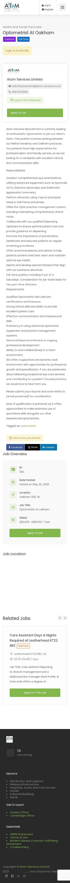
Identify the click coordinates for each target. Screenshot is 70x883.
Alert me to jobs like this (27, 438)
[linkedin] (6, 876)
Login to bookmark (17, 50)
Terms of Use (19, 837)
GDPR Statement (21, 834)
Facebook (16, 447)
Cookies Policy (19, 847)
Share (34, 447)
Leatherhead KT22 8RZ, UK (30, 654)
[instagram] (24, 876)
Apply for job (18, 113)
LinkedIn (50, 447)
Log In (47, 5)
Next (65, 618)
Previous (60, 618)
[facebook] (12, 876)
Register (48, 9)
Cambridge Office (22, 815)
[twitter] (18, 876)
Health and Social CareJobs (22, 27)
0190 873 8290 (19, 92)
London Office (19, 812)
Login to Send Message (27, 100)
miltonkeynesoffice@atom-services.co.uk (35, 86)
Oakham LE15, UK (29, 497)
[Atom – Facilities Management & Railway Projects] (12, 9)
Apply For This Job (35, 692)
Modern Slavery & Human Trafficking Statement (32, 842)
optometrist (28, 426)
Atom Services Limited (34, 866)
